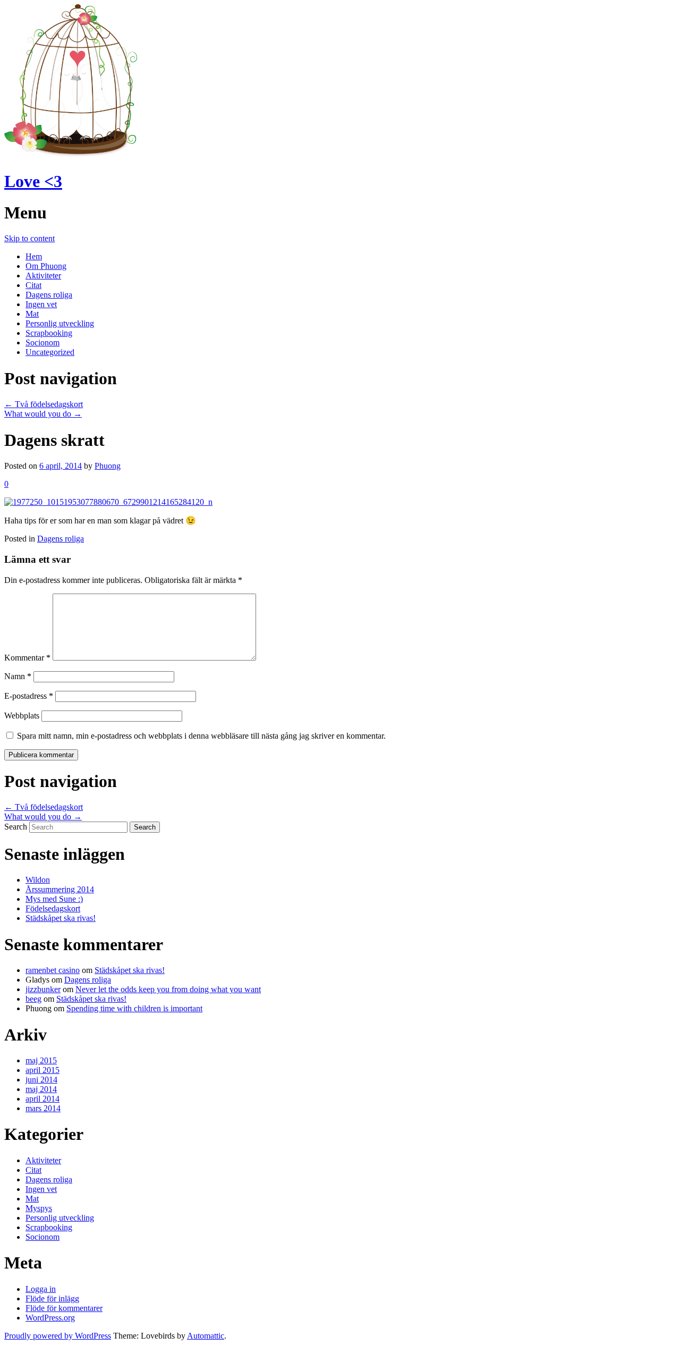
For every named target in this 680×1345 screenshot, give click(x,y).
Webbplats (21, 715)
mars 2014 (43, 1108)
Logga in (41, 1288)
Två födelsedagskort (43, 404)
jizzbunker (43, 989)
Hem (34, 256)
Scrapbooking (49, 332)
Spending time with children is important (134, 1008)
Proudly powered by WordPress (57, 1335)
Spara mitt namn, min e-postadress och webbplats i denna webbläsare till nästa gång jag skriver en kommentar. (201, 735)
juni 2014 (41, 1079)
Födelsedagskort (53, 908)
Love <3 (33, 181)
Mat (32, 313)
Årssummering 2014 (60, 889)
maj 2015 (41, 1060)
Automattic (205, 1335)
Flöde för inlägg (52, 1298)
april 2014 (43, 1098)
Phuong (108, 465)
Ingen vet (41, 304)
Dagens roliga (49, 294)
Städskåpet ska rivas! (61, 918)
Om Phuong (46, 265)
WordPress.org (50, 1317)
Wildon (38, 879)
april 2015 (43, 1070)
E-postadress (28, 695)
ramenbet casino (53, 970)
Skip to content (29, 238)
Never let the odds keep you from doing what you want (168, 989)
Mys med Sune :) (54, 898)
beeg (33, 998)
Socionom (43, 342)
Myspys (39, 1208)
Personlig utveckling (60, 323)
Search (15, 826)
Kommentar (27, 657)
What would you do (43, 413)
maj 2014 (41, 1089)
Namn (17, 676)
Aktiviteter (43, 275)
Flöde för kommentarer (64, 1308)
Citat (33, 285)
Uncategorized (50, 352)
